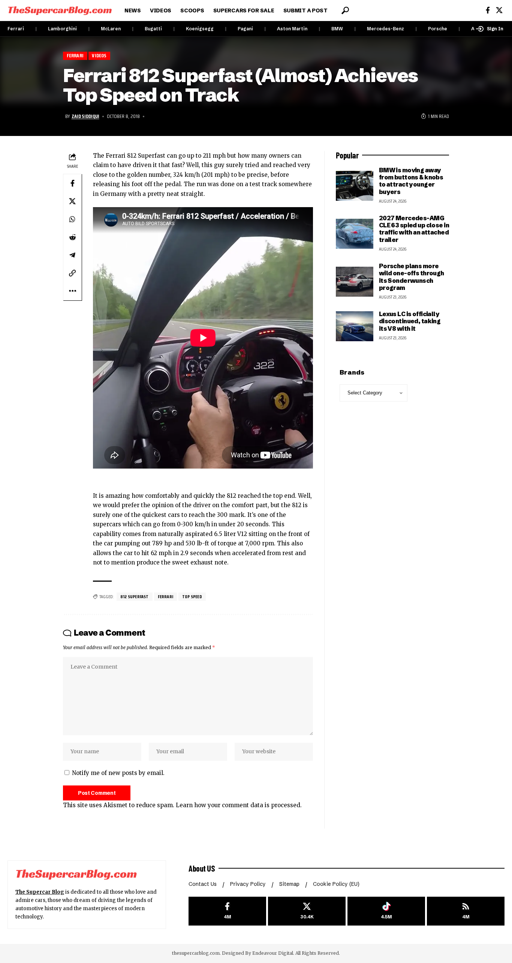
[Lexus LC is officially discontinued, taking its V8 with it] (354, 326)
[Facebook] (488, 10)
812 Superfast (134, 596)
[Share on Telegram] (72, 255)
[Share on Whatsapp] (72, 219)
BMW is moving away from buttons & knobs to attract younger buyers (411, 181)
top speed (192, 596)
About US (202, 868)
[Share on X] (72, 201)
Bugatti (153, 28)
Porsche (437, 28)
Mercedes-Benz (385, 28)
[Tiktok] (386, 911)
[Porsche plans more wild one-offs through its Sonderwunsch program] (354, 282)
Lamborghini (62, 28)
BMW (337, 28)
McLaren (111, 28)
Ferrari (15, 28)
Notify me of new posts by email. (118, 772)
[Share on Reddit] (72, 237)
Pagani (245, 28)
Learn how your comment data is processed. (239, 805)
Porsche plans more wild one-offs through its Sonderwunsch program (411, 276)
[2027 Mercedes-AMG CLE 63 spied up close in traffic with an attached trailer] (354, 234)
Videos (99, 56)
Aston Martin (292, 28)
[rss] (466, 911)
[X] (499, 10)
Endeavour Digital (272, 953)
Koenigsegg (200, 28)
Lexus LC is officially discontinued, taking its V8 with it (410, 321)
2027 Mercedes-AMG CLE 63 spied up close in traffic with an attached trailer (414, 228)
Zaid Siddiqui (85, 116)
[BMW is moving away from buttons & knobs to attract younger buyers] (354, 186)
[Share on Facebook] (72, 183)
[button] (345, 10)
